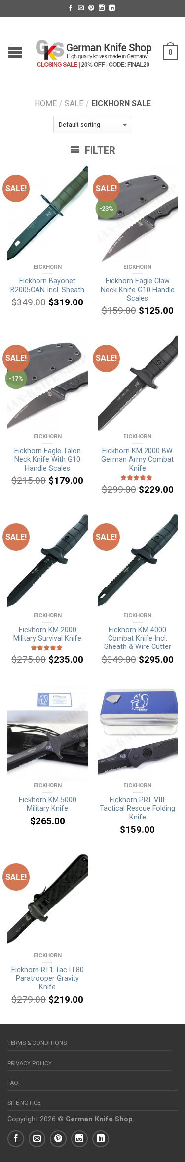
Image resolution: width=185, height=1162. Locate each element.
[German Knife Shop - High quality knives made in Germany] (94, 49)
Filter (98, 150)
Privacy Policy (29, 1063)
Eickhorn (48, 267)
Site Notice (23, 1102)
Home (46, 103)
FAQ (12, 1082)
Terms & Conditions (37, 1042)
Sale (74, 103)
